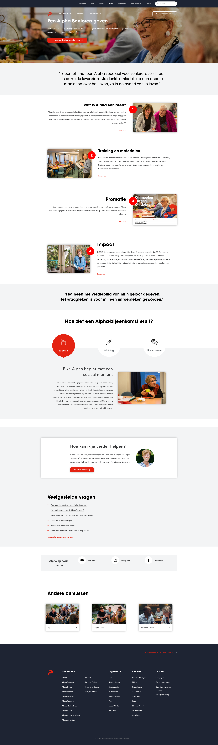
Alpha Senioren (68, 696)
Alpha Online (67, 687)
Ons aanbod (68, 672)
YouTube (91, 560)
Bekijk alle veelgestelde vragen (61, 537)
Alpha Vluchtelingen (70, 706)
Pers (110, 701)
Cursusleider (137, 687)
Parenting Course (92, 687)
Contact (160, 672)
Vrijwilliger (136, 715)
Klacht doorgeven (163, 682)
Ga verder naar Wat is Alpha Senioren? (159, 653)
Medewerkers (114, 696)
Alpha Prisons (67, 692)
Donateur (136, 696)
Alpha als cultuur (68, 720)
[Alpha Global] (49, 13)
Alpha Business (68, 682)
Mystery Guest (138, 706)
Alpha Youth (67, 710)
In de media (113, 692)
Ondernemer (137, 710)
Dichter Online (91, 682)
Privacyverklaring (162, 695)
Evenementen (114, 687)
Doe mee (136, 672)
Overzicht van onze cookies (163, 688)
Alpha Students (68, 701)
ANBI (111, 677)
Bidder (134, 682)
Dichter (88, 677)
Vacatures (113, 710)
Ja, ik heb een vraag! (82, 470)
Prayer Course (91, 692)
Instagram (125, 560)
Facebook (159, 560)
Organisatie (115, 672)
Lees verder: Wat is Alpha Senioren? (69, 40)
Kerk (134, 701)
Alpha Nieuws (114, 682)
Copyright (160, 677)
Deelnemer (136, 692)
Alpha (64, 677)
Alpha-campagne (139, 677)
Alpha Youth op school (71, 715)
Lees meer (122, 130)
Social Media (114, 706)
